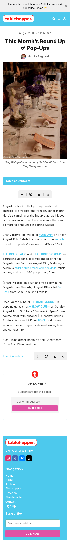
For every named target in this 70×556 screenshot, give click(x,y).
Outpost (57, 546)
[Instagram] (8, 458)
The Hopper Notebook (13, 491)
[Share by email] (39, 194)
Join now (32, 533)
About (9, 480)
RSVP (41, 320)
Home (9, 475)
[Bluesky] (22, 458)
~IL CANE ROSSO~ (43, 302)
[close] (66, 6)
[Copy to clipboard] (48, 195)
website (59, 239)
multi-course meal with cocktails (35, 268)
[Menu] (59, 18)
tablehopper (18, 546)
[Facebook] (15, 458)
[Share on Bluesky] (30, 195)
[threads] (29, 458)
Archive (10, 484)
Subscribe (35, 408)
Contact (10, 501)
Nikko (35, 550)
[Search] (53, 18)
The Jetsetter (14, 497)
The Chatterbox (13, 356)
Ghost (47, 546)
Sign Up (10, 506)
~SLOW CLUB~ (39, 306)
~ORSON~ (46, 234)
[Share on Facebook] (22, 194)
